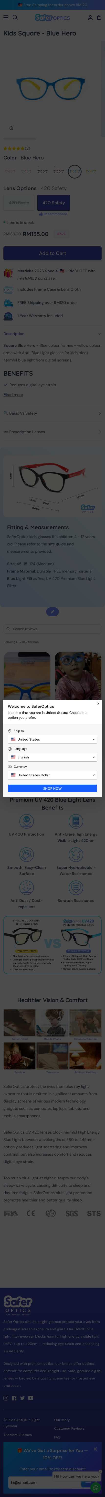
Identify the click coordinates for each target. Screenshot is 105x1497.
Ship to (19, 731)
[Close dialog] (98, 703)
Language (20, 749)
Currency (20, 767)
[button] (52, 739)
